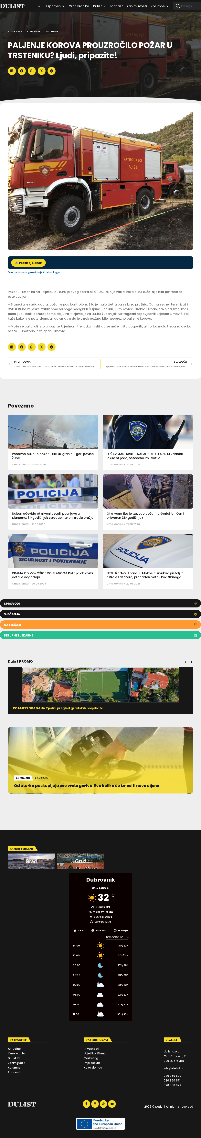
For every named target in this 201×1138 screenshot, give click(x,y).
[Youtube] (112, 1104)
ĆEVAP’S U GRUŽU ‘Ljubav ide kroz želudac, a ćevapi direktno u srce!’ (69, 708)
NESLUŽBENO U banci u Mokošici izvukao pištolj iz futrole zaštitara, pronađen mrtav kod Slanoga (145, 575)
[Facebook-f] (86, 1104)
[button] (12, 71)
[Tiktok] (103, 1104)
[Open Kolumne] (167, 6)
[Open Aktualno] (39, 6)
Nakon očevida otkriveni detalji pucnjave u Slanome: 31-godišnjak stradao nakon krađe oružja (52, 515)
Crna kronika (52, 31)
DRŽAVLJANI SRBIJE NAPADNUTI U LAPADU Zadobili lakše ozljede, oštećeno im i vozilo (145, 456)
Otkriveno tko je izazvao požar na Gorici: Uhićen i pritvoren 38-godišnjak (145, 515)
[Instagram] (95, 1104)
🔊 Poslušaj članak (28, 263)
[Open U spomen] (63, 6)
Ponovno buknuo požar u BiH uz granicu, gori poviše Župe (53, 456)
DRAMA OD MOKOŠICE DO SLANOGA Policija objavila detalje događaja (52, 575)
